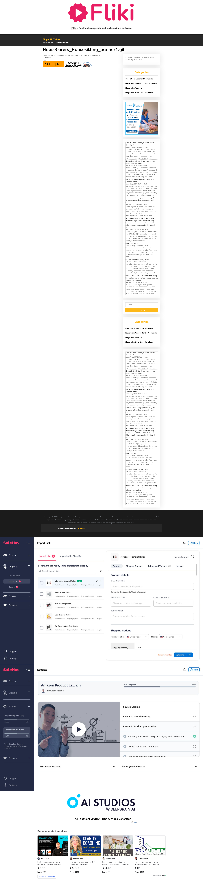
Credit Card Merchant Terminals (139, 79)
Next (45, 60)
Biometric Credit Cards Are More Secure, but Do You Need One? (140, 162)
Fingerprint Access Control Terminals (141, 83)
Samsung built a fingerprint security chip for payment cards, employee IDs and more (141, 200)
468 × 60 (64, 55)
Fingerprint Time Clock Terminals (139, 92)
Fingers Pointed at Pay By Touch (137, 260)
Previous (47, 57)
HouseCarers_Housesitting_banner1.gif (85, 55)
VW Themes (80, 528)
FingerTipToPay (51, 39)
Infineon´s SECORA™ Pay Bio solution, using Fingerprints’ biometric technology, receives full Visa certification (142, 278)
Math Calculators (132, 243)
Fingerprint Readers (133, 88)
